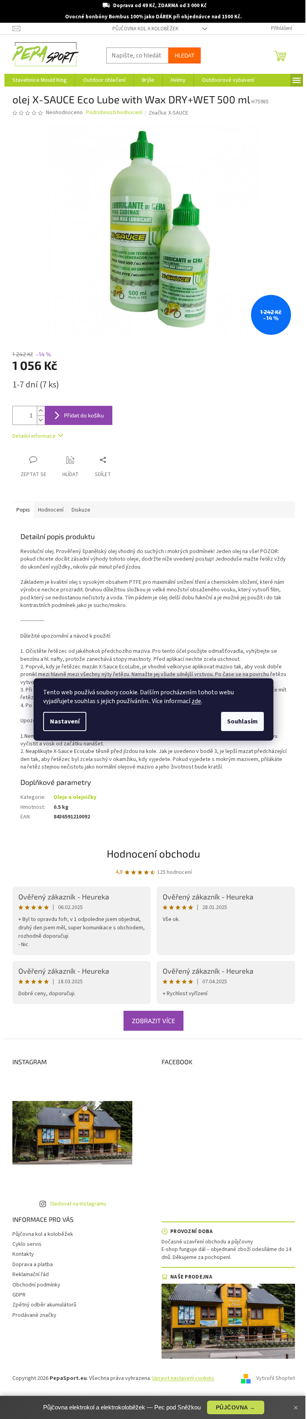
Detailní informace (34, 436)
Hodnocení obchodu (153, 853)
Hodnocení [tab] (51, 510)
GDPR (19, 1295)
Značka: (168, 113)
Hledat (184, 55)
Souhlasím (242, 721)
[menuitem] (39, 80)
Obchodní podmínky (36, 1285)
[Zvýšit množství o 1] (41, 410)
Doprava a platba (32, 1265)
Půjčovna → (235, 1407)
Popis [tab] (23, 510)
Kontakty (23, 1254)
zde (196, 701)
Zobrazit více (153, 1020)
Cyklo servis (27, 1244)
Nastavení (65, 721)
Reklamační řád (30, 1275)
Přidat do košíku (84, 415)
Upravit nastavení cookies (183, 1378)
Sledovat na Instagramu (78, 1204)
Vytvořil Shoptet (275, 1378)
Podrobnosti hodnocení (114, 113)
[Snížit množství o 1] (41, 420)
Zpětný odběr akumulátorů (44, 1305)
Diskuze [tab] (81, 510)
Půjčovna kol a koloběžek (145, 28)
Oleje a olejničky (75, 797)
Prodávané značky (34, 1315)
